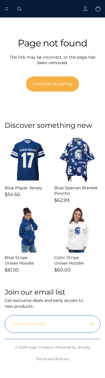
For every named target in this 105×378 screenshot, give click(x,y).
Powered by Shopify (72, 347)
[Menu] (6, 8)
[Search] (19, 8)
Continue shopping (52, 83)
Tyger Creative (40, 347)
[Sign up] (91, 324)
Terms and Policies (52, 359)
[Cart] (98, 8)
